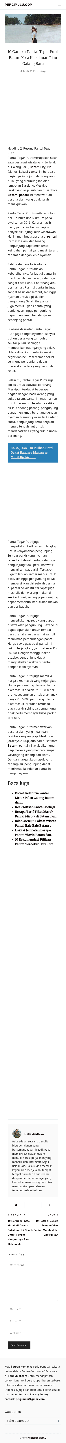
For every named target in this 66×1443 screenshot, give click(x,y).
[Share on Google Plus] (49, 1205)
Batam (35, 167)
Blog (43, 70)
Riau (50, 167)
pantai (33, 172)
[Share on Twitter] (16, 1205)
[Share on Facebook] (33, 1205)
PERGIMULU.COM (18, 4)
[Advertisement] (33, 111)
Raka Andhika (34, 1134)
